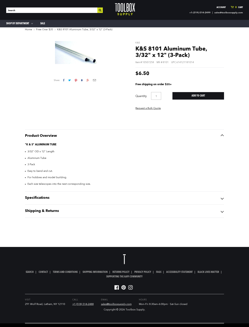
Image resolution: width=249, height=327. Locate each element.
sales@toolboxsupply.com (228, 13)
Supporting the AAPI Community (124, 276)
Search (30, 272)
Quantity (141, 96)
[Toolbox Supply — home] (125, 10)
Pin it (76, 80)
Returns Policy (120, 272)
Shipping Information (95, 272)
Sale (42, 23)
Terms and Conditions (65, 272)
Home (28, 29)
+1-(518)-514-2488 (200, 13)
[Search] (100, 10)
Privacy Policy (142, 272)
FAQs (158, 272)
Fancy (82, 80)
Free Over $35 (44, 29)
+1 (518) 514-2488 (83, 304)
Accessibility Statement (179, 272)
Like (63, 80)
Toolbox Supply (135, 309)
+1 (88, 80)
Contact (43, 272)
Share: (57, 80)
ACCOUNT (221, 7)
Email (94, 80)
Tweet (69, 80)
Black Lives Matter (208, 272)
